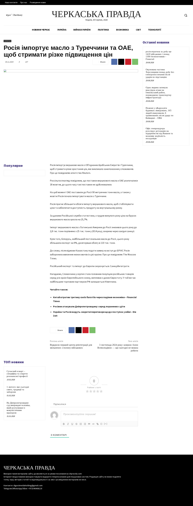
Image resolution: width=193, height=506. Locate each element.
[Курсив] (68, 424)
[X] (179, 15)
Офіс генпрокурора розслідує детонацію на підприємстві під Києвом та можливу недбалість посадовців (159, 133)
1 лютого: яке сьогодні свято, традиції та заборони (18, 389)
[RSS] (174, 15)
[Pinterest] (128, 62)
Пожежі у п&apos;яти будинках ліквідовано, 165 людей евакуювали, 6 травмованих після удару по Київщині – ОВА (159, 113)
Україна (7, 41)
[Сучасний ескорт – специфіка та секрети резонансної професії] (38, 374)
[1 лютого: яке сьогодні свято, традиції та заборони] (38, 389)
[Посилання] (97, 424)
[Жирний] (64, 424)
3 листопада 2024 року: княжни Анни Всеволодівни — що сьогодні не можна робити (117, 348)
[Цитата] (89, 424)
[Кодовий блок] (93, 424)
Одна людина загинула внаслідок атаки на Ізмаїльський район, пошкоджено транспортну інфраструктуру (158, 92)
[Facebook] (168, 15)
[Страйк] (76, 424)
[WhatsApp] (135, 62)
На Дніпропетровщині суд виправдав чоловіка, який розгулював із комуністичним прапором (18, 408)
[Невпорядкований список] (85, 424)
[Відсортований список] (81, 424)
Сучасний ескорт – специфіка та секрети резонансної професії (17, 373)
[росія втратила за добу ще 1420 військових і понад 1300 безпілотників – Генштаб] (181, 55)
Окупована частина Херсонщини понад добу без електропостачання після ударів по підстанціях (160, 73)
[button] (185, 15)
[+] (105, 424)
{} (101, 424)
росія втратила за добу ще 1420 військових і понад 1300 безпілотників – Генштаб (158, 55)
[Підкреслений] (72, 424)
